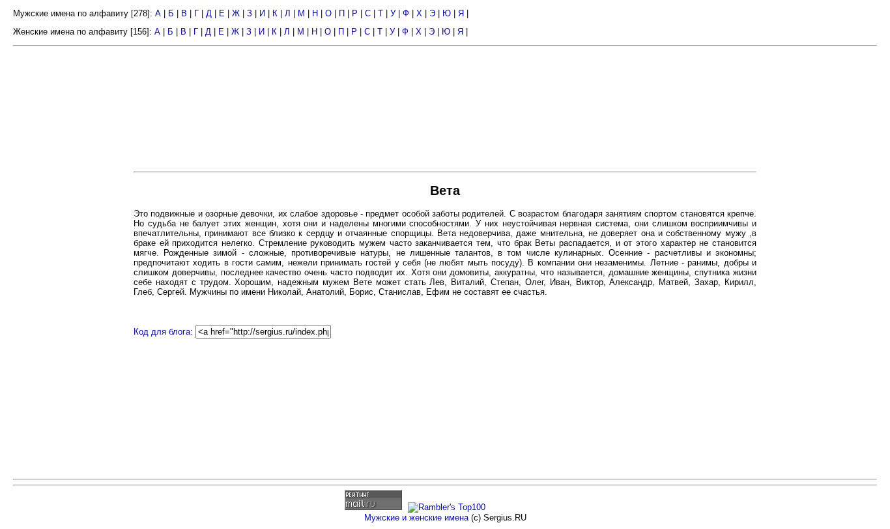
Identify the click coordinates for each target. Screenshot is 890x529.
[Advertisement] (72, 253)
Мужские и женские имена (416, 517)
